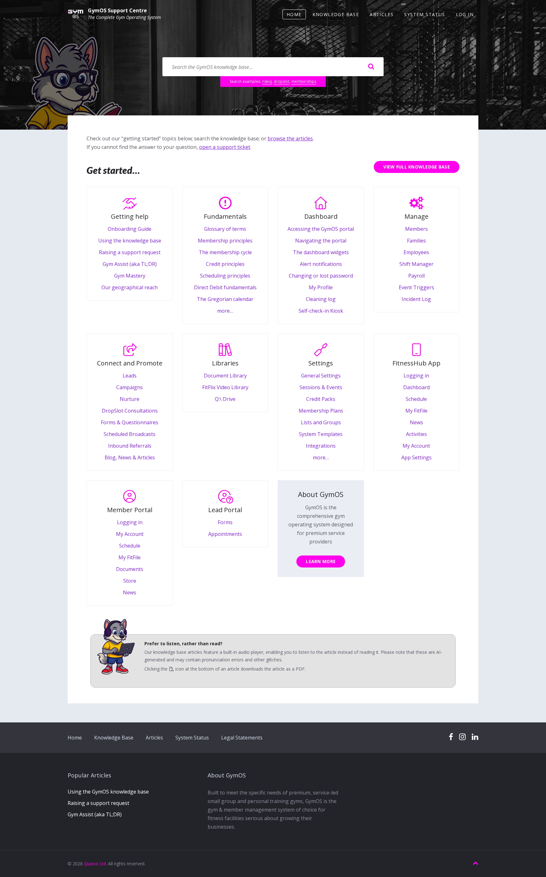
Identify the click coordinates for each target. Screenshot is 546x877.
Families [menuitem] (416, 240)
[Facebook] (451, 737)
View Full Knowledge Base (416, 167)
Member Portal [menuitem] (129, 510)
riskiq (267, 81)
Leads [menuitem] (129, 375)
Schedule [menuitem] (416, 399)
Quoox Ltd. (95, 864)
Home (75, 737)
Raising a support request (98, 803)
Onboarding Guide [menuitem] (129, 228)
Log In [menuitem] (465, 14)
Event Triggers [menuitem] (416, 287)
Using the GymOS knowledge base (108, 791)
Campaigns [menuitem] (129, 387)
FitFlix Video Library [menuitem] (225, 387)
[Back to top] (475, 863)
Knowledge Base (113, 737)
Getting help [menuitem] (130, 216)
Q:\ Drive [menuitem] (225, 399)
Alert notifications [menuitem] (321, 264)
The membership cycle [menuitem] (225, 252)
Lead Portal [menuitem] (225, 510)
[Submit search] (371, 67)
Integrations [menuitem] (321, 445)
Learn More (321, 561)
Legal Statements (242, 737)
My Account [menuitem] (416, 445)
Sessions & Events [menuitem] (321, 387)
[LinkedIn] (475, 737)
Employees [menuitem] (416, 252)
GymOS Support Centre (117, 10)
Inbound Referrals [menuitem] (129, 445)
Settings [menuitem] (320, 363)
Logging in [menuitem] (416, 375)
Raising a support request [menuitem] (130, 252)
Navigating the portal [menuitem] (320, 240)
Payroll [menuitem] (416, 275)
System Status (192, 737)
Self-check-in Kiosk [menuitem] (321, 310)
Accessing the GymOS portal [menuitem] (321, 228)
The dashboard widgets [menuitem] (321, 252)
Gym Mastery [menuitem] (129, 275)
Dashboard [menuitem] (320, 216)
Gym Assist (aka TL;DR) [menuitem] (130, 264)
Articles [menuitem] (381, 14)
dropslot (281, 81)
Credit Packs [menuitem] (320, 399)
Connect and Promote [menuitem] (129, 363)
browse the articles (290, 138)
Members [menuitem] (416, 228)
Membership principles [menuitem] (225, 240)
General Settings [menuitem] (321, 375)
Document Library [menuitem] (225, 375)
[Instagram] (462, 737)
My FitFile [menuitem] (416, 410)
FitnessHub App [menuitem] (416, 363)
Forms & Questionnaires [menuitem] (129, 422)
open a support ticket (224, 147)
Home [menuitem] (294, 14)
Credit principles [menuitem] (225, 264)
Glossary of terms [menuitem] (225, 228)
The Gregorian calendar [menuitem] (225, 299)
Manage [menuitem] (416, 216)
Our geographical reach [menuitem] (129, 287)
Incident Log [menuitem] (416, 299)
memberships (303, 81)
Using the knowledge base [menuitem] (129, 240)
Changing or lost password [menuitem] (321, 275)
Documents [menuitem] (129, 569)
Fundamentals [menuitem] (225, 216)
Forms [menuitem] (225, 522)
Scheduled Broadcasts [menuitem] (129, 434)
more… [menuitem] (225, 310)
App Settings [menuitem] (416, 457)
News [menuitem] (416, 422)
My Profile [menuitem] (321, 287)
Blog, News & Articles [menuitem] (130, 457)
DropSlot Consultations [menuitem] (130, 410)
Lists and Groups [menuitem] (321, 422)
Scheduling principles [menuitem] (225, 275)
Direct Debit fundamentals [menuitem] (225, 287)
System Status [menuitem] (424, 14)
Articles (154, 737)
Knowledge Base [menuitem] (335, 14)
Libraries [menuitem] (225, 363)
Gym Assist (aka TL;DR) (95, 814)
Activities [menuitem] (416, 434)
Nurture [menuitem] (129, 399)
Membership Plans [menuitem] (321, 410)
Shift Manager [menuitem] (416, 264)
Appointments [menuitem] (225, 533)
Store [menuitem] (129, 580)
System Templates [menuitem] (321, 434)
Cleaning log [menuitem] (321, 299)
